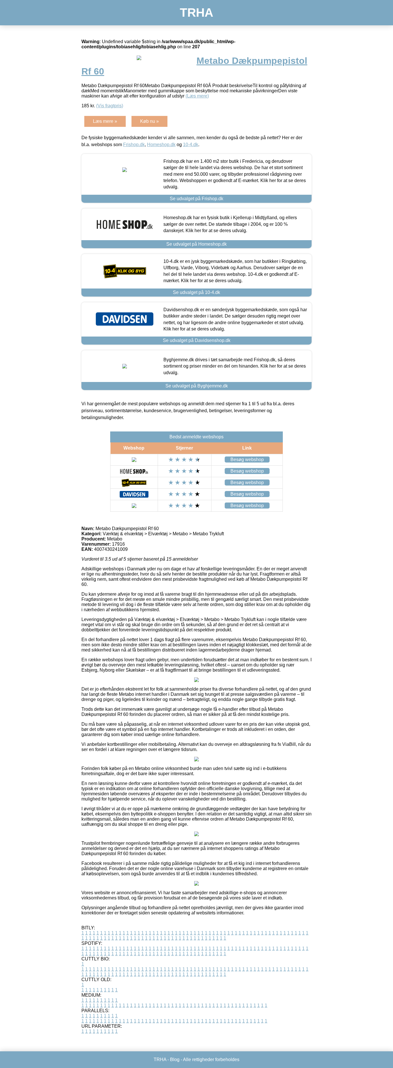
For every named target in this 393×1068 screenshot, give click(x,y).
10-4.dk (190, 144)
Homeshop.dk (161, 144)
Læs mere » (105, 121)
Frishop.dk (134, 144)
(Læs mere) (197, 95)
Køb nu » (149, 121)
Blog (175, 1059)
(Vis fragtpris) (109, 105)
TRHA (196, 12)
